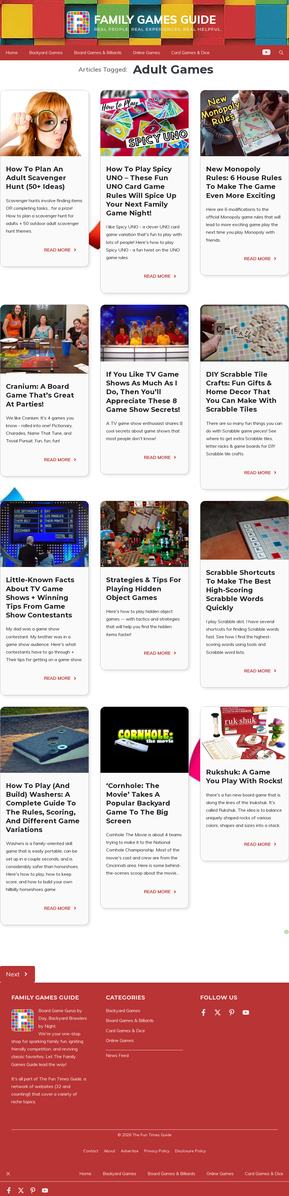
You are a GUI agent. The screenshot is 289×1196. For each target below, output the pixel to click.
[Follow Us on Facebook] (204, 1012)
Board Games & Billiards (98, 52)
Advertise (130, 1150)
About (109, 1150)
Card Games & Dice (190, 52)
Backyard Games (46, 52)
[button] (281, 52)
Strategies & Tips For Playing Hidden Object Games (143, 588)
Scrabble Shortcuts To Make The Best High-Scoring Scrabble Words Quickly (240, 590)
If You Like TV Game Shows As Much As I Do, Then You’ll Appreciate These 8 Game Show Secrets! (143, 392)
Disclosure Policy (190, 1150)
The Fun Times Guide (60, 1079)
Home (12, 52)
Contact (90, 1150)
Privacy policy (156, 1150)
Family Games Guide (155, 19)
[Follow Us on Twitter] (217, 1012)
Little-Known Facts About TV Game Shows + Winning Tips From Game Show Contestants (40, 597)
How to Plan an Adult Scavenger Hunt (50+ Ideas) (36, 178)
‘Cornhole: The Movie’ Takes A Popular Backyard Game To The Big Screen (138, 803)
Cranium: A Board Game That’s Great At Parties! (40, 395)
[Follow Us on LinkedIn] (231, 1012)
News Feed (117, 1055)
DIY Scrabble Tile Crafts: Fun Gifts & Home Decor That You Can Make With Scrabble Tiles (241, 392)
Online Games (146, 52)
